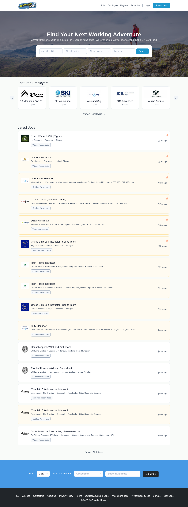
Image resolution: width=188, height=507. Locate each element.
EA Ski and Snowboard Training (44, 435)
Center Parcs (36, 266)
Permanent (50, 182)
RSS (17, 496)
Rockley (34, 224)
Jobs (103, 5)
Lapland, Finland (62, 161)
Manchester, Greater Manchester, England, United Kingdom (84, 182)
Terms (79, 496)
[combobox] (75, 51)
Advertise (135, 5)
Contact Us (38, 496)
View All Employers (93, 114)
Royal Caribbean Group (41, 245)
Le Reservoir (36, 140)
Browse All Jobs (93, 452)
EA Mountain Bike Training (42, 393)
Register (124, 5)
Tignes (59, 140)
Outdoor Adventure (40, 187)
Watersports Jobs (40, 229)
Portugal (69, 245)
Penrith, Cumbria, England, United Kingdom (75, 287)
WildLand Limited (38, 351)
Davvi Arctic (36, 161)
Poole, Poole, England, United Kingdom (69, 224)
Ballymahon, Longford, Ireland (71, 266)
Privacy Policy (66, 496)
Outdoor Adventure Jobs (97, 496)
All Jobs (26, 496)
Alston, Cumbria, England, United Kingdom (88, 203)
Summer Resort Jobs (41, 250)
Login (147, 5)
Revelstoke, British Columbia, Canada (84, 393)
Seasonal (49, 140)
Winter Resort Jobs (40, 145)
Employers (113, 5)
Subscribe (150, 474)
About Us (51, 496)
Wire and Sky (37, 182)
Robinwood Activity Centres (43, 203)
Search (142, 51)
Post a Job (161, 5)
